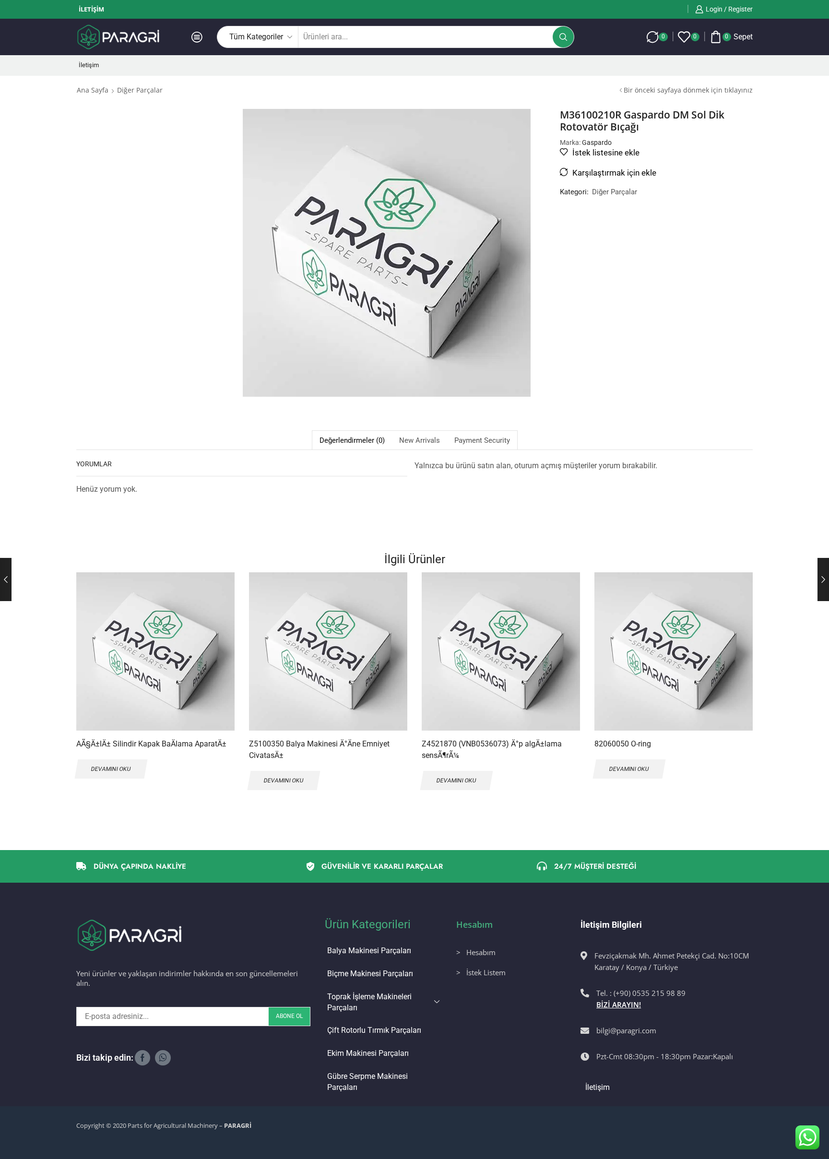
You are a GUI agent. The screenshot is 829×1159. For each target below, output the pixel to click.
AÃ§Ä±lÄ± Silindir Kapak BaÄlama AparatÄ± (151, 743)
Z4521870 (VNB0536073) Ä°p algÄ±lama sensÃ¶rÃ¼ (492, 749)
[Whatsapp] (163, 1057)
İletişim (91, 9)
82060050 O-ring (622, 743)
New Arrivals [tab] (419, 440)
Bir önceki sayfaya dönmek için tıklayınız (688, 90)
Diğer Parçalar (140, 90)
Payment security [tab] (482, 440)
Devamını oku (216, 667)
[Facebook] (142, 1057)
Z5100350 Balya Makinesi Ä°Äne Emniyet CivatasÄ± (319, 749)
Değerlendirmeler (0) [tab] (352, 440)
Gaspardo (597, 142)
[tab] (352, 440)
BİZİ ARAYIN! (618, 1004)
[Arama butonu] (563, 36)
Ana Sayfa (92, 90)
